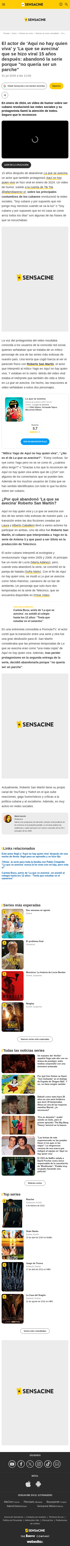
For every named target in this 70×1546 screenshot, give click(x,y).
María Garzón (20, 816)
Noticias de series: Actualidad (47, 33)
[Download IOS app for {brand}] (30, 1483)
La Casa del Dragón (36, 1295)
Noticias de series (26, 33)
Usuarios (35, 425)
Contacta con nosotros (36, 1517)
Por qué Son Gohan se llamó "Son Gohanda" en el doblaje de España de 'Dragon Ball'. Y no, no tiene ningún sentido (52, 1080)
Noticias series (35, 1183)
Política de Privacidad (12, 1520)
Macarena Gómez (33, 410)
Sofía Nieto (33, 571)
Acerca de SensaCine (13, 1517)
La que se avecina (35, 398)
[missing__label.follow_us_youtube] (12, 1464)
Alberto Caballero (23, 525)
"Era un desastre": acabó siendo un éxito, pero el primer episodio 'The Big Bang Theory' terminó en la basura (52, 1121)
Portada (6, 33)
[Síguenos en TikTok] (48, 1464)
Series (14, 33)
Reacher (30, 1199)
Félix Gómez (35, 407)
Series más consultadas (35, 1331)
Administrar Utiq (32, 1520)
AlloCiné (8, 1501)
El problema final (34, 941)
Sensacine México (47, 1506)
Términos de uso (56, 1517)
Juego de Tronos (34, 1263)
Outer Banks (32, 1231)
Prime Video (41, 595)
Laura (5, 525)
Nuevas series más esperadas (35, 1039)
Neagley (30, 1003)
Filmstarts (29, 1501)
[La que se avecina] (14, 409)
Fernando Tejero (49, 407)
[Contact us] (57, 1464)
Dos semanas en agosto (38, 910)
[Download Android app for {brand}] (40, 1483)
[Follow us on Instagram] (39, 1464)
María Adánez (40, 562)
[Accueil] (32, 4)
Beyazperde (53, 1501)
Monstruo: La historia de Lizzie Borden (45, 972)
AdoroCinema (14, 1506)
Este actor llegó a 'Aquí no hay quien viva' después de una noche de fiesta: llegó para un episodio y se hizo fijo (35, 855)
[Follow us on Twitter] (30, 1464)
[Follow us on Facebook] (21, 1464)
